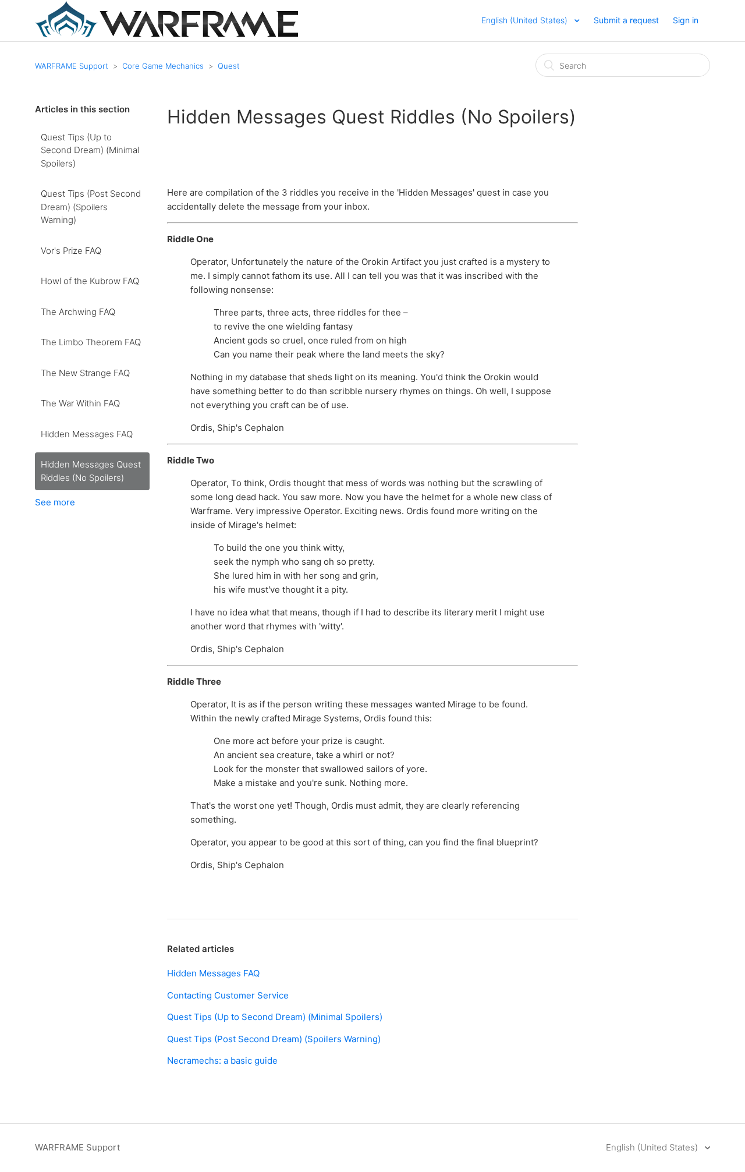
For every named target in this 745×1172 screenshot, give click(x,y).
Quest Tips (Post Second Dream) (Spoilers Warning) (91, 206)
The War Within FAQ (80, 403)
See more (55, 502)
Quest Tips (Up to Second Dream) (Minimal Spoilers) (90, 150)
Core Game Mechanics (163, 65)
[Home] (166, 34)
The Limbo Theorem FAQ (91, 342)
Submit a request (626, 20)
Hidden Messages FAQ (87, 434)
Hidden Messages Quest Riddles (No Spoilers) (91, 471)
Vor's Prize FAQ (71, 250)
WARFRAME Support (71, 65)
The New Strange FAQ (85, 372)
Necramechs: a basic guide (222, 1060)
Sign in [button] (685, 20)
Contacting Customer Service (228, 995)
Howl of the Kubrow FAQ (90, 280)
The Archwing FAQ (78, 311)
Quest (229, 65)
